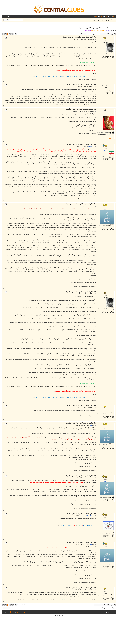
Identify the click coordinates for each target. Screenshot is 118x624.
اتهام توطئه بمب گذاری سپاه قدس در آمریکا (97, 27)
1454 (110, 224)
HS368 (90, 589)
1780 (110, 154)
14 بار (105, 92)
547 (110, 52)
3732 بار (104, 536)
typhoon (90, 146)
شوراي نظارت (88, 30)
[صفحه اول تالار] (59, 9)
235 (110, 594)
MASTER (107, 30)
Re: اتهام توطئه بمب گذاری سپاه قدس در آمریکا (79, 37)
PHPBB (62, 615)
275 (110, 412)
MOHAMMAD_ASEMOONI (97, 30)
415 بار (104, 136)
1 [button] (13, 34)
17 (110, 88)
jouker (90, 86)
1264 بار (104, 158)
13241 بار (104, 229)
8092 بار (104, 535)
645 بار (104, 417)
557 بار (104, 416)
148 (110, 131)
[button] (16, 34)
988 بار (104, 599)
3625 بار (104, 56)
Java (91, 206)
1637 (110, 532)
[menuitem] (105, 16)
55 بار (104, 93)
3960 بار (104, 57)
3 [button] (9, 34)
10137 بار (104, 159)
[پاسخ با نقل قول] (6, 37)
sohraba (90, 407)
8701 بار (104, 228)
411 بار (104, 137)
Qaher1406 (89, 39)
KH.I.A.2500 (89, 515)
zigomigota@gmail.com (103, 134)
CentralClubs (57, 615)
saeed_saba (89, 111)
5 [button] (5, 34)
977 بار (104, 598)
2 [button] (11, 34)
